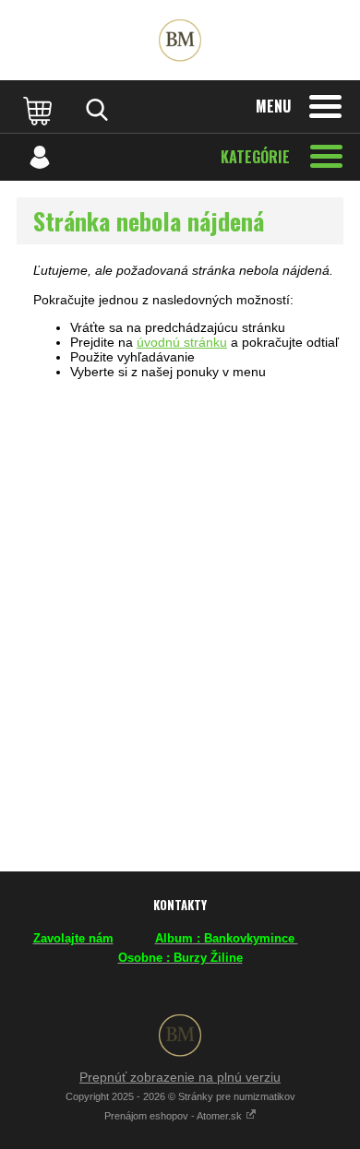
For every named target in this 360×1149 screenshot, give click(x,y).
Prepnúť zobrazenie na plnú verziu (180, 1077)
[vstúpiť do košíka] (40, 110)
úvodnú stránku (182, 342)
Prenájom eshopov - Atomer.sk (174, 1115)
